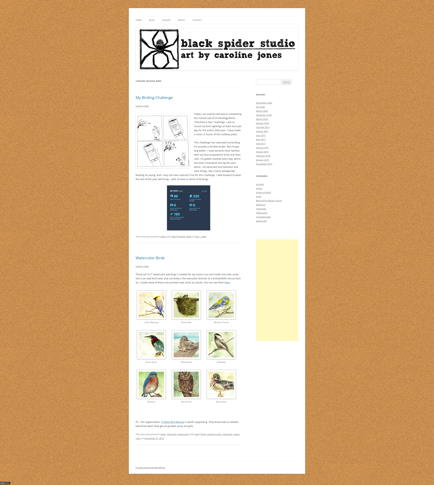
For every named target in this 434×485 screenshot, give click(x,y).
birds (163, 236)
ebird (188, 236)
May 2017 (261, 139)
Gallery (166, 20)
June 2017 (261, 135)
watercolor (183, 434)
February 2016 (263, 155)
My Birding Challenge (154, 97)
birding (181, 236)
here (227, 282)
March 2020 (262, 111)
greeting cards (214, 434)
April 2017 (261, 143)
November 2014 (264, 163)
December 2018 (264, 115)
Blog (152, 20)
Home (139, 20)
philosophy (261, 212)
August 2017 (262, 131)
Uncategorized (263, 216)
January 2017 (262, 147)
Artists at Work (263, 192)
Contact (197, 20)
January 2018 (262, 123)
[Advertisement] (277, 290)
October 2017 (263, 127)
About (181, 20)
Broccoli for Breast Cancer (269, 200)
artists (259, 188)
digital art (260, 204)
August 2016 (262, 151)
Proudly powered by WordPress (150, 467)
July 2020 (260, 106)
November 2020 (264, 102)
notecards (172, 434)
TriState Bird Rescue (172, 422)
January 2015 (262, 159)
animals (260, 184)
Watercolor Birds (150, 257)
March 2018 (262, 119)
